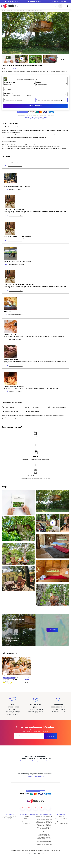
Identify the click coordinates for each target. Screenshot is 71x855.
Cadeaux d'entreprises (62, 823)
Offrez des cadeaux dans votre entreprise (44, 842)
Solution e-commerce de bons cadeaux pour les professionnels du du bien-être (44, 829)
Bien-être (26, 818)
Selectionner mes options (15, 166)
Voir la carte (52, 630)
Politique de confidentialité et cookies (39, 850)
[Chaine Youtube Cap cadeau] (35, 808)
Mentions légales (55, 850)
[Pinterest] (42, 808)
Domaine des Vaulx (13, 69)
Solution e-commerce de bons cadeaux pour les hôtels (44, 825)
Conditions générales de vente (19, 850)
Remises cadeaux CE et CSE (44, 844)
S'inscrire (50, 736)
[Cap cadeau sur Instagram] (29, 808)
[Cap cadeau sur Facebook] (23, 808)
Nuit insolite (9, 10)
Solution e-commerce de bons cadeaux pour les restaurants (44, 822)
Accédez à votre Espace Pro (44, 819)
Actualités (61, 820)
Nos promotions (61, 821)
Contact (61, 816)
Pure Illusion (41, 853)
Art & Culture (26, 823)
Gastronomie (26, 820)
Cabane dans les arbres (19, 10)
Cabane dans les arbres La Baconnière (34, 10)
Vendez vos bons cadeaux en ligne (44, 817)
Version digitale (20, 99)
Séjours (3, 10)
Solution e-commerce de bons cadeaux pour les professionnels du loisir (44, 834)
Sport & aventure (26, 821)
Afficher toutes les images (62, 58)
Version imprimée (52, 99)
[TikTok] (48, 808)
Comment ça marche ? (62, 818)
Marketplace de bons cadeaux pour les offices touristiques (44, 838)
